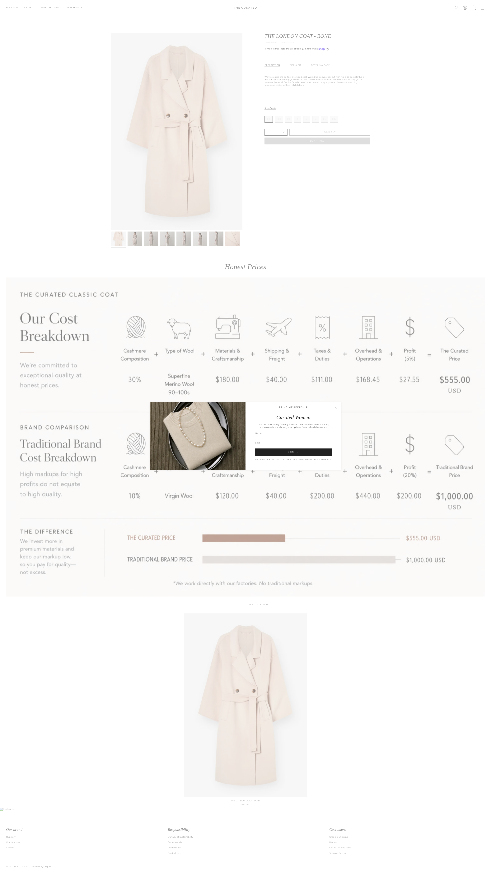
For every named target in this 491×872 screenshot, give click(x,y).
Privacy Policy (303, 459)
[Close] (336, 408)
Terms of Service (319, 459)
